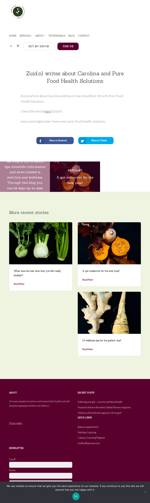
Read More (19, 283)
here (48, 111)
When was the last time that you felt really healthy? (37, 273)
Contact (84, 35)
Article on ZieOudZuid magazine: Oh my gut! (100, 412)
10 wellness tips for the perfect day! (101, 340)
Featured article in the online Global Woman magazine (104, 407)
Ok (76, 496)
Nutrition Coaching (87, 432)
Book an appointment (88, 426)
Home (12, 35)
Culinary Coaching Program (91, 437)
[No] (145, 492)
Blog (71, 35)
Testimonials (56, 35)
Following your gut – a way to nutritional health (100, 401)
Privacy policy (15, 423)
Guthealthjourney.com (89, 443)
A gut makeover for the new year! (101, 271)
